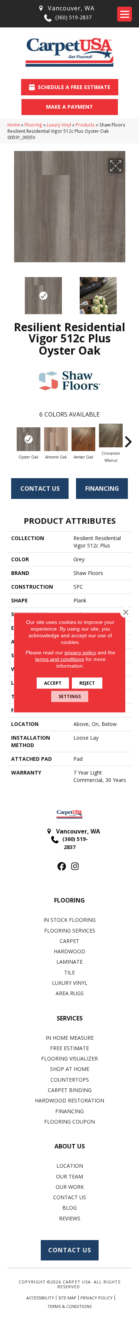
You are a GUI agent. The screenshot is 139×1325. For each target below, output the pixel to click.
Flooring (33, 125)
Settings (70, 696)
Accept (53, 683)
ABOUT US (69, 1146)
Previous (11, 292)
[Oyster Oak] (28, 439)
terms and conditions (59, 659)
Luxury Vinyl (59, 125)
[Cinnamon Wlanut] (111, 435)
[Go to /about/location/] (66, 8)
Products (85, 125)
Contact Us (40, 488)
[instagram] (75, 866)
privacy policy (80, 652)
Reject (87, 683)
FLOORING (69, 900)
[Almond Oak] (56, 439)
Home (13, 125)
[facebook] (62, 866)
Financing (102, 488)
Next (128, 292)
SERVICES (70, 1018)
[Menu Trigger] (124, 14)
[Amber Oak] (83, 439)
